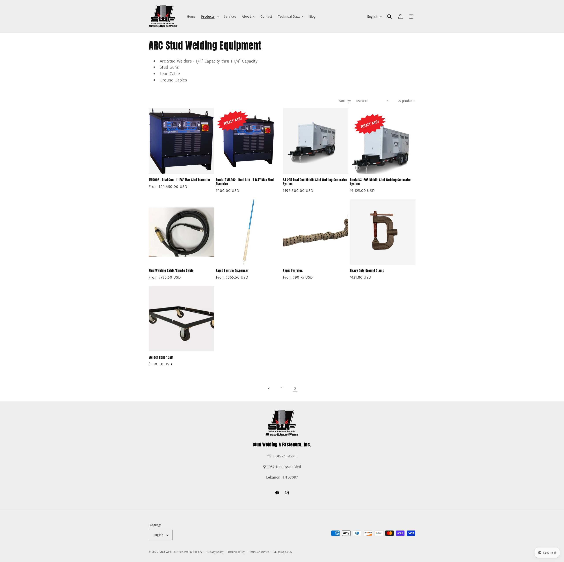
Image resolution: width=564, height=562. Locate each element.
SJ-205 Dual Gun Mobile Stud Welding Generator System (315, 182)
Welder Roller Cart (161, 357)
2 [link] (295, 388)
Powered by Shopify (190, 551)
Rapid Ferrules (293, 271)
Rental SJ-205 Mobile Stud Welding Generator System (380, 182)
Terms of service (259, 551)
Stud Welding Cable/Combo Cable (171, 271)
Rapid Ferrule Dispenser (232, 271)
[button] (209, 16)
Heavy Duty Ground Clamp (367, 271)
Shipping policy (283, 551)
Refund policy (236, 551)
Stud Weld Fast (169, 551)
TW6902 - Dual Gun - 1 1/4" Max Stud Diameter (179, 180)
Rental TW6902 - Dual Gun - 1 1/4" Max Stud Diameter (245, 182)
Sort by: (345, 101)
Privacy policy (215, 551)
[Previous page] (268, 388)
